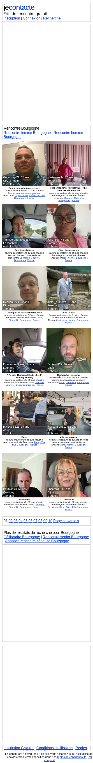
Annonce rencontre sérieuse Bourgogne (37, 541)
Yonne (71, 258)
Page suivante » (66, 521)
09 (45, 521)
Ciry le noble (21, 195)
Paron (63, 258)
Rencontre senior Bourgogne (66, 537)
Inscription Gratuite (19, 748)
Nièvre (36, 258)
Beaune (68, 198)
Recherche (52, 18)
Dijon (39, 317)
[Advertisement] (46, 73)
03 (16, 521)
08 (40, 521)
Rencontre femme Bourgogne (27, 133)
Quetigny (39, 504)
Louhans (39, 382)
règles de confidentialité (71, 757)
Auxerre (63, 320)
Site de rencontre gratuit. (26, 14)
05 (25, 521)
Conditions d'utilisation (54, 748)
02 (11, 521)
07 (35, 521)
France (31, 198)
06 (30, 521)
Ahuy (36, 442)
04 (21, 521)
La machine (26, 258)
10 (50, 521)
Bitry (63, 444)
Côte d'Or (79, 198)
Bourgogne (20, 198)
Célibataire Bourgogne (22, 537)
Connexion (31, 18)
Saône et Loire (37, 195)
